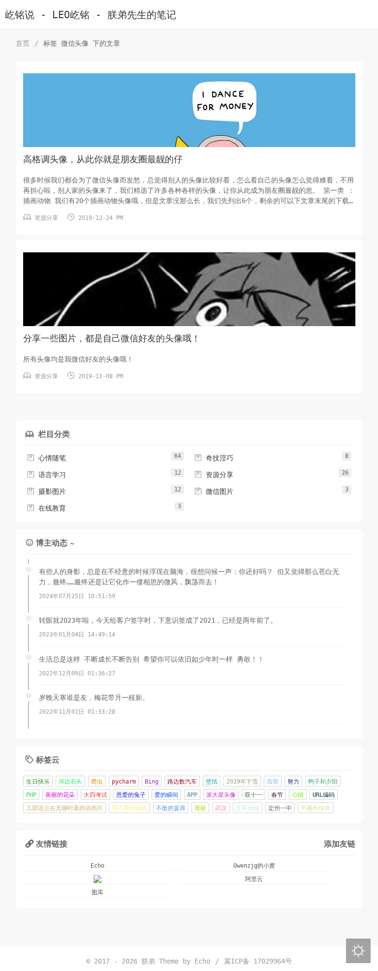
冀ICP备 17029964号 (258, 961)
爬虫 (97, 781)
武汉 (221, 808)
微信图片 (213, 491)
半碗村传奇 (315, 808)
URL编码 (324, 794)
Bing (151, 781)
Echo (97, 865)
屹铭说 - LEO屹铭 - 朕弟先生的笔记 (90, 15)
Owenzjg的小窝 (254, 865)
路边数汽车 (182, 781)
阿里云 (254, 879)
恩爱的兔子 (131, 794)
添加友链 (339, 843)
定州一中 (280, 808)
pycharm (124, 781)
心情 (298, 794)
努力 (293, 781)
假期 (273, 781)
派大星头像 (221, 794)
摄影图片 (46, 491)
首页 (23, 43)
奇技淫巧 (213, 458)
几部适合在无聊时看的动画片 (64, 808)
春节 (277, 794)
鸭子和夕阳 (323, 781)
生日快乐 (38, 781)
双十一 (253, 794)
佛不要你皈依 (129, 808)
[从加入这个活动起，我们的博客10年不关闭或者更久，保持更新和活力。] (98, 879)
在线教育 (46, 508)
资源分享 (46, 217)
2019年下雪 (242, 781)
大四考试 (95, 794)
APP (192, 794)
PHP (31, 794)
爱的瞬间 (166, 794)
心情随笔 (46, 458)
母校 (200, 808)
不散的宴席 (171, 808)
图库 (97, 892)
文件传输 (247, 808)
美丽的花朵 (60, 794)
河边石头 (70, 781)
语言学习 (46, 475)
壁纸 (212, 781)
